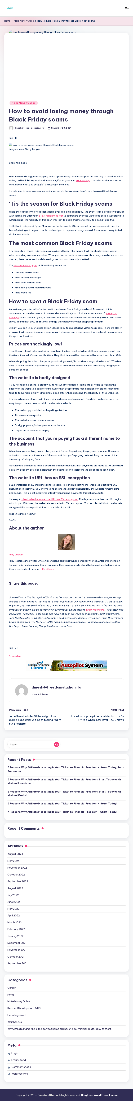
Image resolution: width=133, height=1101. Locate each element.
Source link (15, 656)
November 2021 (16, 949)
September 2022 (17, 881)
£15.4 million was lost (50, 215)
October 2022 (16, 874)
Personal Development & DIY (24, 1008)
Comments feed (21, 1067)
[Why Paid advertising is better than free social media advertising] (66, 665)
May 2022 (13, 908)
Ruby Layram (16, 554)
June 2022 (13, 901)
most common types (25, 265)
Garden (11, 987)
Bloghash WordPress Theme (99, 1095)
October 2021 (15, 956)
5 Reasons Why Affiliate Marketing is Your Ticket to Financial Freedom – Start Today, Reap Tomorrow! (65, 769)
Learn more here (95, 609)
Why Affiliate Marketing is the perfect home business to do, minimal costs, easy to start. (59, 1028)
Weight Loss (14, 1022)
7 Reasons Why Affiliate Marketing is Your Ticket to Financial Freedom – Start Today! (62, 811)
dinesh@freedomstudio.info (56, 687)
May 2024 (13, 861)
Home (11, 994)
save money (83, 180)
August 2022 (15, 888)
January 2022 (15, 936)
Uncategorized (16, 1015)
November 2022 (17, 867)
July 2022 (13, 895)
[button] (40, 694)
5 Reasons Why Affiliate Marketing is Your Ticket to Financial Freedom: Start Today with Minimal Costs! (64, 793)
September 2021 (17, 963)
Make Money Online (24, 103)
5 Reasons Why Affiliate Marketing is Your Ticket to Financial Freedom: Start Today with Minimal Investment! (64, 781)
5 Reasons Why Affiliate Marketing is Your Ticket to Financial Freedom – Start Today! (62, 803)
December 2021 (16, 942)
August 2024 (15, 854)
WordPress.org (19, 1073)
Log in (14, 1053)
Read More (48, 569)
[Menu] (126, 8)
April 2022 (13, 915)
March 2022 (14, 922)
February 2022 (16, 929)
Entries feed (18, 1060)
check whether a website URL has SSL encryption (49, 499)
